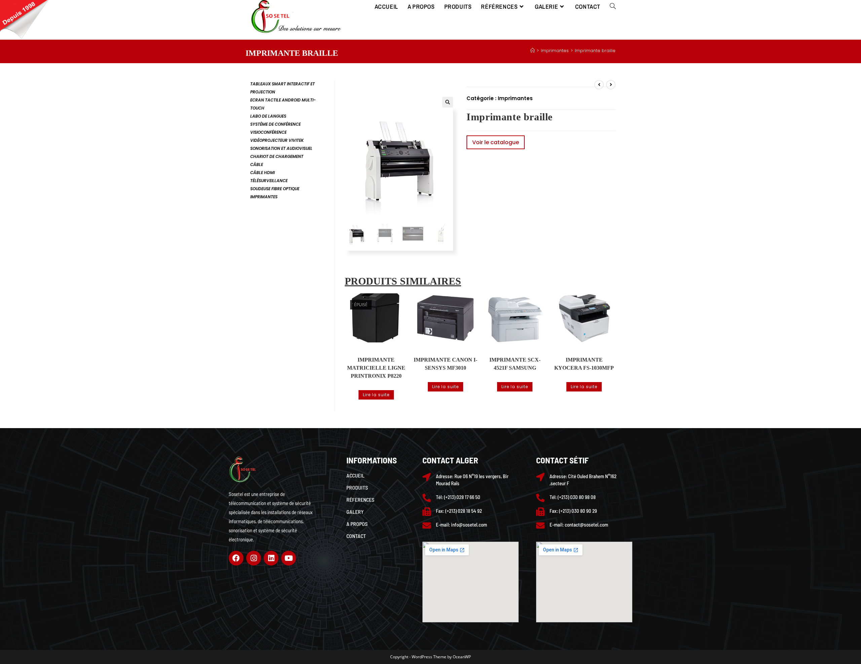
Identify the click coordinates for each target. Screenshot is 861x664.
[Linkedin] (271, 558)
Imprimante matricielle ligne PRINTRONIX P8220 (376, 368)
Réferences (360, 499)
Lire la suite (376, 395)
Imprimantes (515, 98)
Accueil (355, 475)
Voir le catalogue (495, 142)
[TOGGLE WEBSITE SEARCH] (613, 6)
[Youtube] (288, 558)
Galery (355, 511)
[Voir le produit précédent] (599, 84)
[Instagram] (253, 558)
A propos (357, 524)
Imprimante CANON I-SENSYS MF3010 (445, 364)
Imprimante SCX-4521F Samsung (514, 364)
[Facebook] (236, 558)
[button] (447, 102)
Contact (356, 536)
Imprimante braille (595, 50)
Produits (357, 487)
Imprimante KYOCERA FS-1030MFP (584, 364)
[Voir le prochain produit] (610, 84)
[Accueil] (532, 50)
